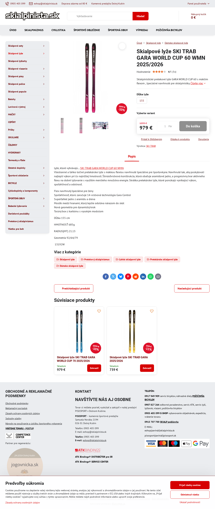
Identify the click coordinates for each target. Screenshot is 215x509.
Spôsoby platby (13, 418)
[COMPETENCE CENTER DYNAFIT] (18, 438)
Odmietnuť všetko (190, 494)
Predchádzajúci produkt (76, 288)
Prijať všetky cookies (190, 485)
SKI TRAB (151, 146)
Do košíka (193, 126)
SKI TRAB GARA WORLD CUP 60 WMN (102, 168)
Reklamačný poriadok (16, 408)
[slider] (159, 71)
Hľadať (140, 16)
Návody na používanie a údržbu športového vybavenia (33, 423)
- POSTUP (19, 428)
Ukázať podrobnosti (190, 502)
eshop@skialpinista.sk (94, 440)
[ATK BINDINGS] (88, 451)
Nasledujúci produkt (190, 288)
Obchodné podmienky (16, 403)
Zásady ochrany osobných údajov (22, 413)
